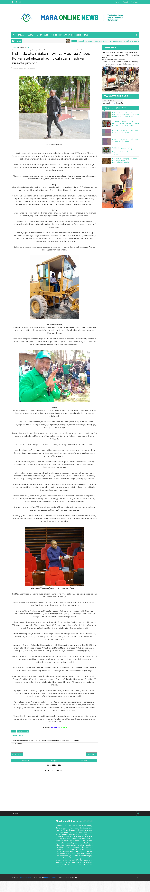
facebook (83, 761)
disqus (54, 761)
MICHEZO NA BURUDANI (61, 35)
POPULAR (108, 108)
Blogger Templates (51, 878)
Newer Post (17, 754)
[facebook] (12, 2)
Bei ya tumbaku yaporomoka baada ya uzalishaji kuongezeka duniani (124, 160)
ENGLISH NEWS (81, 35)
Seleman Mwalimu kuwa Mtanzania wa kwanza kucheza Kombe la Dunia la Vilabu (125, 123)
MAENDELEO (22, 47)
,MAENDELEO (30, 68)
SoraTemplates (25, 878)
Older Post (92, 754)
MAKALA (30, 35)
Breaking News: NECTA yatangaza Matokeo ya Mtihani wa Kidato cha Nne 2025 (125, 114)
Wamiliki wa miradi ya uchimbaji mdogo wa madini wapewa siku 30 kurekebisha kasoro (91, 41)
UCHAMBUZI (42, 35)
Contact (134, 2)
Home (117, 2)
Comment (121, 108)
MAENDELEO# (23, 731)
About (125, 2)
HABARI (21, 35)
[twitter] (20, 2)
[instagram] (16, 2)
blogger (25, 761)
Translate (119, 103)
